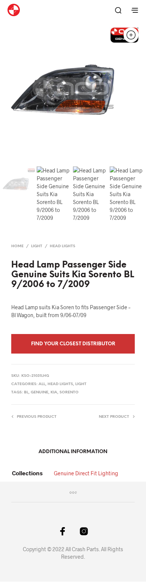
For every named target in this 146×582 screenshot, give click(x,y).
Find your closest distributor (73, 344)
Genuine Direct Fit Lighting (86, 473)
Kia (54, 392)
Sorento (69, 392)
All (42, 384)
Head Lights (62, 246)
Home (17, 246)
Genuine (39, 392)
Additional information (73, 451)
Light (36, 246)
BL (26, 392)
